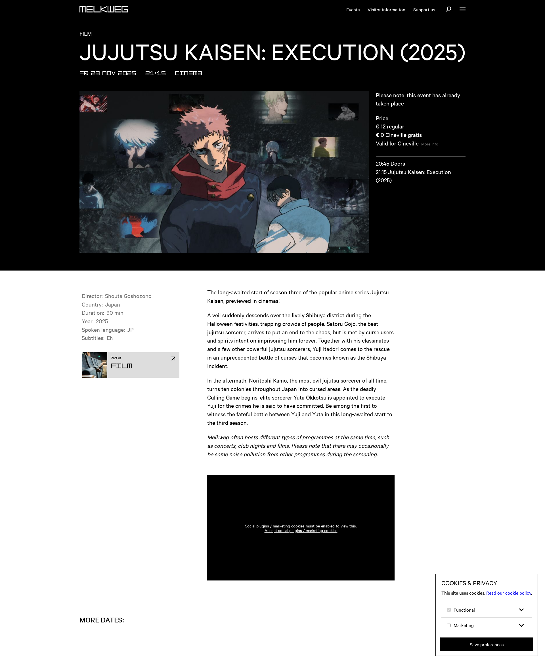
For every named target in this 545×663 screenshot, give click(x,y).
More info (429, 144)
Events (353, 9)
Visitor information (386, 9)
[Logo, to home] (103, 9)
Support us (424, 9)
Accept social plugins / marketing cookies (301, 530)
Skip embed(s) (366, 459)
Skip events (114, 612)
